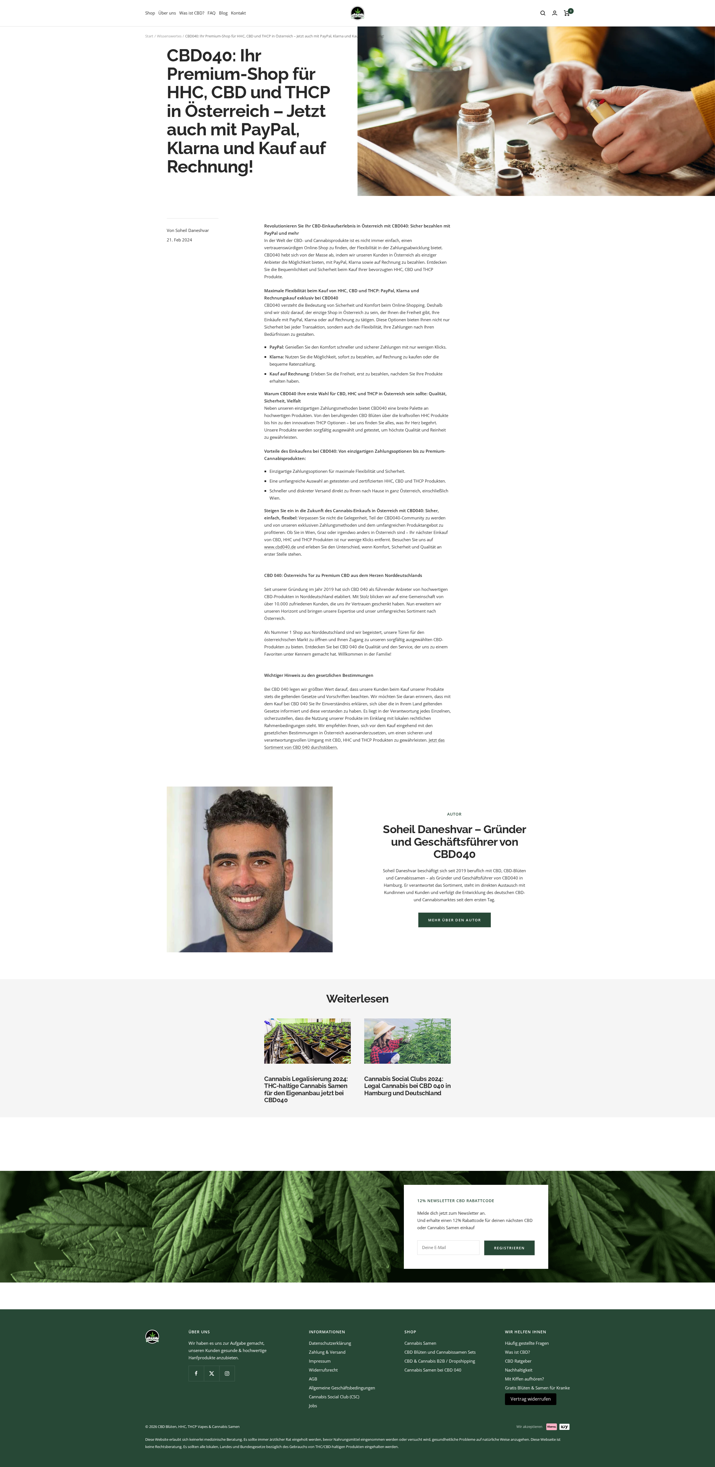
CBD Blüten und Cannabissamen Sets (440, 1352)
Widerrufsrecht (323, 1370)
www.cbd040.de (280, 547)
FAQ (212, 13)
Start (149, 36)
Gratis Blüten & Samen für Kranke (537, 1388)
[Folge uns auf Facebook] (196, 1373)
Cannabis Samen (420, 1343)
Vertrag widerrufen (531, 1399)
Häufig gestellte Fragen (527, 1343)
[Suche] (542, 13)
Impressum (320, 1361)
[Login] (554, 13)
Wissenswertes (169, 36)
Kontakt (238, 13)
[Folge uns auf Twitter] (211, 1373)
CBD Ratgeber (518, 1361)
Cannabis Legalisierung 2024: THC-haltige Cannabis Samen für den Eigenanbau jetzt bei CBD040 (306, 1089)
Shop (150, 13)
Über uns (167, 13)
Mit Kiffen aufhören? (524, 1379)
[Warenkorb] (567, 13)
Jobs (313, 1405)
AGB (313, 1379)
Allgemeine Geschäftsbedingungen (342, 1388)
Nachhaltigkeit (518, 1370)
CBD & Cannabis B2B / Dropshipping (439, 1361)
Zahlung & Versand (327, 1352)
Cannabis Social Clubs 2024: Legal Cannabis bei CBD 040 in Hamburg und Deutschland (407, 1086)
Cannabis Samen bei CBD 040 (432, 1370)
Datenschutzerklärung (330, 1343)
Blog (223, 13)
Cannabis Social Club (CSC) (334, 1396)
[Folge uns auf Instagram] (227, 1373)
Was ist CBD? (191, 13)
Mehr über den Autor (454, 919)
